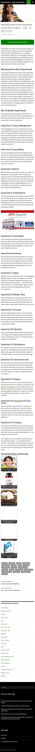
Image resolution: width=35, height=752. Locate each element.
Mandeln (14, 567)
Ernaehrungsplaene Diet (8, 24)
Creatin (3, 614)
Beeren (19, 563)
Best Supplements (6, 611)
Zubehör (3, 676)
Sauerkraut (19, 569)
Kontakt (3, 738)
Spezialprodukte (5, 659)
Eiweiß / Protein (5, 627)
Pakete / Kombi (5, 650)
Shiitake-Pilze (28, 569)
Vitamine (4, 574)
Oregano (4, 569)
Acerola (17, 401)
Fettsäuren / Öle (5, 630)
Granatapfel (5, 565)
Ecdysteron (4, 624)
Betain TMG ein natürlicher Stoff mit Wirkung (13, 714)
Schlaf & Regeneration (7, 656)
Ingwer (14, 565)
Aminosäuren (4, 607)
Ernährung (26, 563)
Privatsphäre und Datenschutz (9, 741)
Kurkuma (26, 565)
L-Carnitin (4, 643)
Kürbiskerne (5, 567)
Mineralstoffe (23, 567)
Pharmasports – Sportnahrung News (13, 2)
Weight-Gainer (5, 673)
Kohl (19, 565)
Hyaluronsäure (5, 640)
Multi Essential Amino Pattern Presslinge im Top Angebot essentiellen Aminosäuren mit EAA (17, 718)
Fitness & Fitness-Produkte (24, 24)
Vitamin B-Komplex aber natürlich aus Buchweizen (15, 706)
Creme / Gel (4, 617)
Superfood (17, 571)
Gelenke (3, 633)
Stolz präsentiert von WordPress (8, 749)
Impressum (4, 735)
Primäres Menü (33, 2)
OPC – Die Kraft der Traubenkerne (10, 589)
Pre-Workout (4, 653)
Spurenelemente (6, 571)
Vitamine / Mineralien (7, 669)
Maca (2, 646)
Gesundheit (4, 637)
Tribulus (3, 666)
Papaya (12, 569)
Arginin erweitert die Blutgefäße (10, 583)
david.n (12, 34)
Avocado (12, 563)
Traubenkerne (26, 571)
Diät (2, 620)
